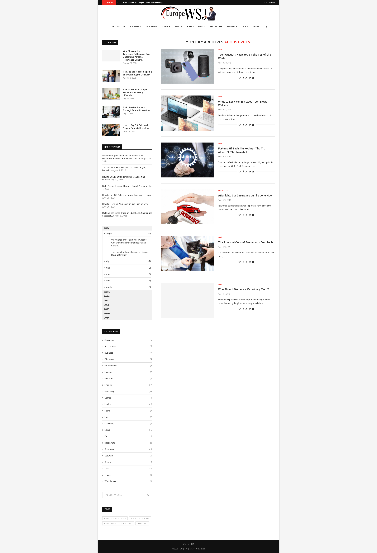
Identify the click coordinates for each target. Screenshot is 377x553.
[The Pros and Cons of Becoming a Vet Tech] (187, 253)
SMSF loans (142, 523)
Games (128, 397)
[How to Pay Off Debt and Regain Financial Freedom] (111, 130)
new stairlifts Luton (140, 518)
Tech (243, 26)
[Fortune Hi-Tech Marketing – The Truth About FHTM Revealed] (187, 160)
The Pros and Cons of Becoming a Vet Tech (245, 242)
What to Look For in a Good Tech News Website (242, 103)
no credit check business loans (118, 523)
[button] (118, 2)
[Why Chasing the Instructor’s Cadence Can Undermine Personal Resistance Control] (111, 55)
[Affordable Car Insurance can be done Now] (187, 206)
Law (128, 417)
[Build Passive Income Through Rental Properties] (111, 112)
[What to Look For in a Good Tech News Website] (187, 113)
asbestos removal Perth (115, 518)
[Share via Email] (253, 77)
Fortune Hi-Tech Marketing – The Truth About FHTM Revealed (243, 150)
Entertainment (128, 365)
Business (134, 26)
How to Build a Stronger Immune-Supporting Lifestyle (147, 2)
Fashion (128, 372)
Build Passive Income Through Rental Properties (136, 109)
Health (178, 26)
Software (128, 455)
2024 (107, 296)
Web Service (128, 481)
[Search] (265, 26)
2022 (107, 305)
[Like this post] (240, 77)
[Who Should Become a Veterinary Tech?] (187, 300)
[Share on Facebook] (243, 77)
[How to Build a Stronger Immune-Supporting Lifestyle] (111, 94)
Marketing (128, 423)
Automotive (118, 26)
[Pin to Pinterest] (250, 77)
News (201, 26)
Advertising (128, 340)
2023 (107, 300)
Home (189, 26)
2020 (107, 313)
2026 (107, 228)
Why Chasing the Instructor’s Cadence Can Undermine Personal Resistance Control (136, 55)
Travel (256, 26)
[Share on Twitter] (246, 77)
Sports (128, 462)
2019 (107, 317)
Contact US (269, 2)
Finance (166, 26)
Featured (128, 378)
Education (151, 26)
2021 (107, 309)
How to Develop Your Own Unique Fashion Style (125, 204)
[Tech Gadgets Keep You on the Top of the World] (187, 66)
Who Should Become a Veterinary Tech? (243, 289)
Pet (128, 436)
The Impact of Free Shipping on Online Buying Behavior (137, 73)
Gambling (128, 391)
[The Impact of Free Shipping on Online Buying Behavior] (111, 76)
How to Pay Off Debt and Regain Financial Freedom (136, 127)
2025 (107, 292)
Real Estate (216, 26)
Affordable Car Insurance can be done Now (245, 195)
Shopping (232, 26)
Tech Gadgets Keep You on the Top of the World (244, 56)
